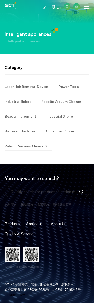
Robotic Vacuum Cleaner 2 (26, 146)
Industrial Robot (18, 101)
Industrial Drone (59, 116)
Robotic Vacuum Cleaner (61, 101)
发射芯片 (11, 204)
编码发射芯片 (62, 204)
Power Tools (68, 87)
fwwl (22, 294)
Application (35, 223)
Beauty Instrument (20, 116)
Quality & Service (19, 233)
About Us (58, 223)
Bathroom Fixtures (20, 131)
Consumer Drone (60, 131)
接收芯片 (27, 204)
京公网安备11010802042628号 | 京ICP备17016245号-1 (44, 289)
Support (13, 294)
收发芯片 (43, 204)
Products (12, 223)
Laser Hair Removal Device (26, 87)
